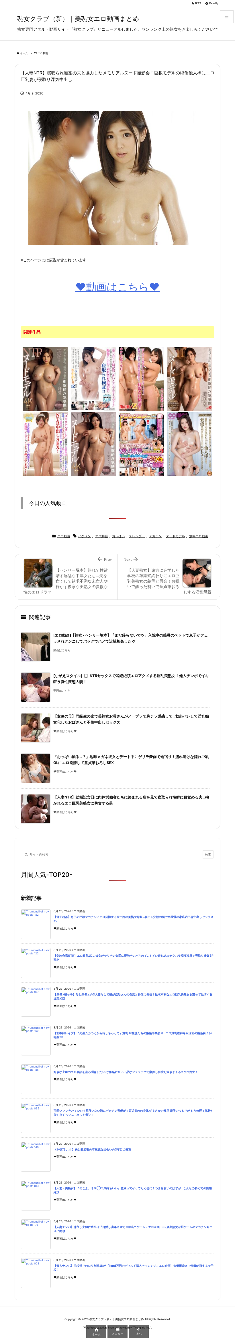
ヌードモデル (175, 536)
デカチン (155, 536)
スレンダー (137, 536)
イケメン (84, 536)
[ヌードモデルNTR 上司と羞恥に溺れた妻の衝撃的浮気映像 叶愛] (45, 378)
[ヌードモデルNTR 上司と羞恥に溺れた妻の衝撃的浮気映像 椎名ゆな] (189, 378)
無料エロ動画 (198, 536)
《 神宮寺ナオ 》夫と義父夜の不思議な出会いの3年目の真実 (92, 1149)
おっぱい (118, 536)
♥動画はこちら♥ (117, 287)
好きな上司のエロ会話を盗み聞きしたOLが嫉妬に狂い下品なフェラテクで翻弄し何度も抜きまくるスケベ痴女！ (126, 1072)
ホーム (24, 53)
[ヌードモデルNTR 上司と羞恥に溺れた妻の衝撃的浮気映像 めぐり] (93, 444)
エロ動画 (43, 53)
